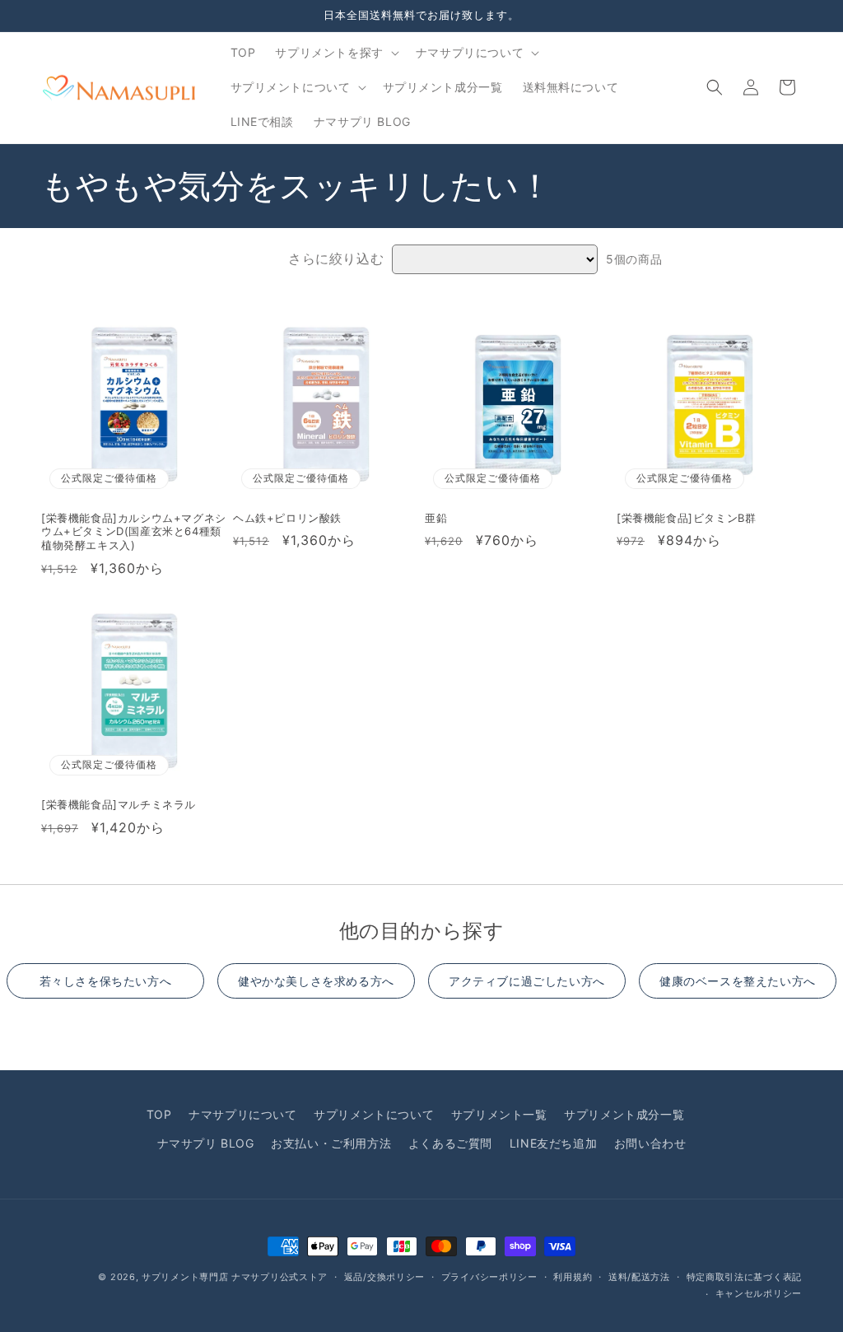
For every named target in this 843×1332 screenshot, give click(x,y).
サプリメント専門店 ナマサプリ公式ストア (235, 1277)
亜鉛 (436, 517)
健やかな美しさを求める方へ (316, 981)
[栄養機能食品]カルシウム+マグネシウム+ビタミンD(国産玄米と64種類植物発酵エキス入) (133, 531)
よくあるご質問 (450, 1143)
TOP (159, 1114)
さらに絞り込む (336, 258)
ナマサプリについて (242, 1114)
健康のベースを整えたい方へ (737, 981)
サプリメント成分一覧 (624, 1114)
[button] (335, 52)
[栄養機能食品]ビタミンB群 (686, 517)
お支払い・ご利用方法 (331, 1143)
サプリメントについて (374, 1114)
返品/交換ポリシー (384, 1277)
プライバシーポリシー (489, 1277)
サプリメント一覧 (499, 1114)
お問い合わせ (650, 1143)
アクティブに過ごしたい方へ (527, 981)
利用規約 (572, 1277)
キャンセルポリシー (758, 1293)
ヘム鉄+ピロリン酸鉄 (287, 517)
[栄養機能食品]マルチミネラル (118, 804)
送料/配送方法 (639, 1277)
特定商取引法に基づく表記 (744, 1277)
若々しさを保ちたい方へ (106, 981)
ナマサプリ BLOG (205, 1143)
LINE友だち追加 (553, 1143)
